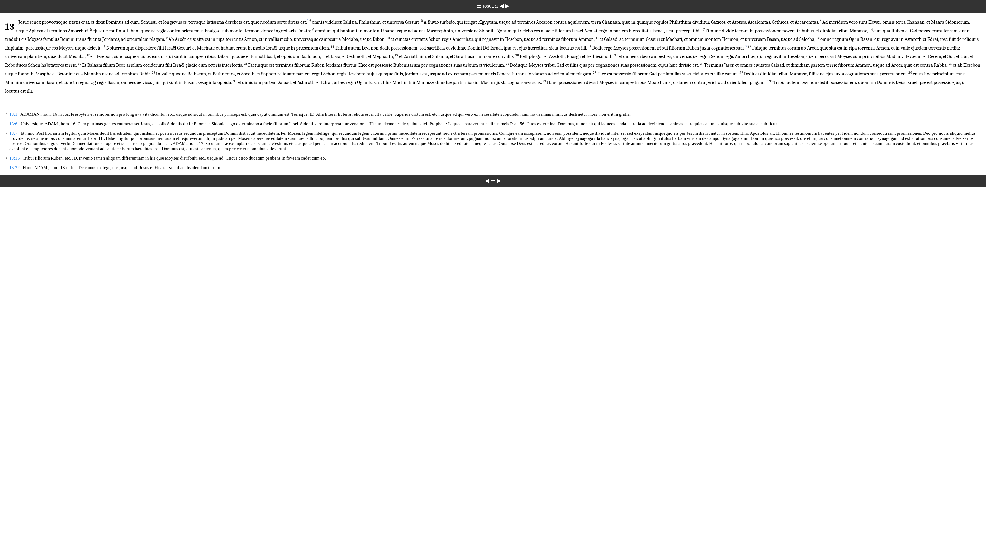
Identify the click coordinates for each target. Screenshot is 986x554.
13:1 (13, 114)
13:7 (13, 133)
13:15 (14, 158)
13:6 (13, 123)
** (766, 80)
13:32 (14, 167)
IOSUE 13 (491, 6)
